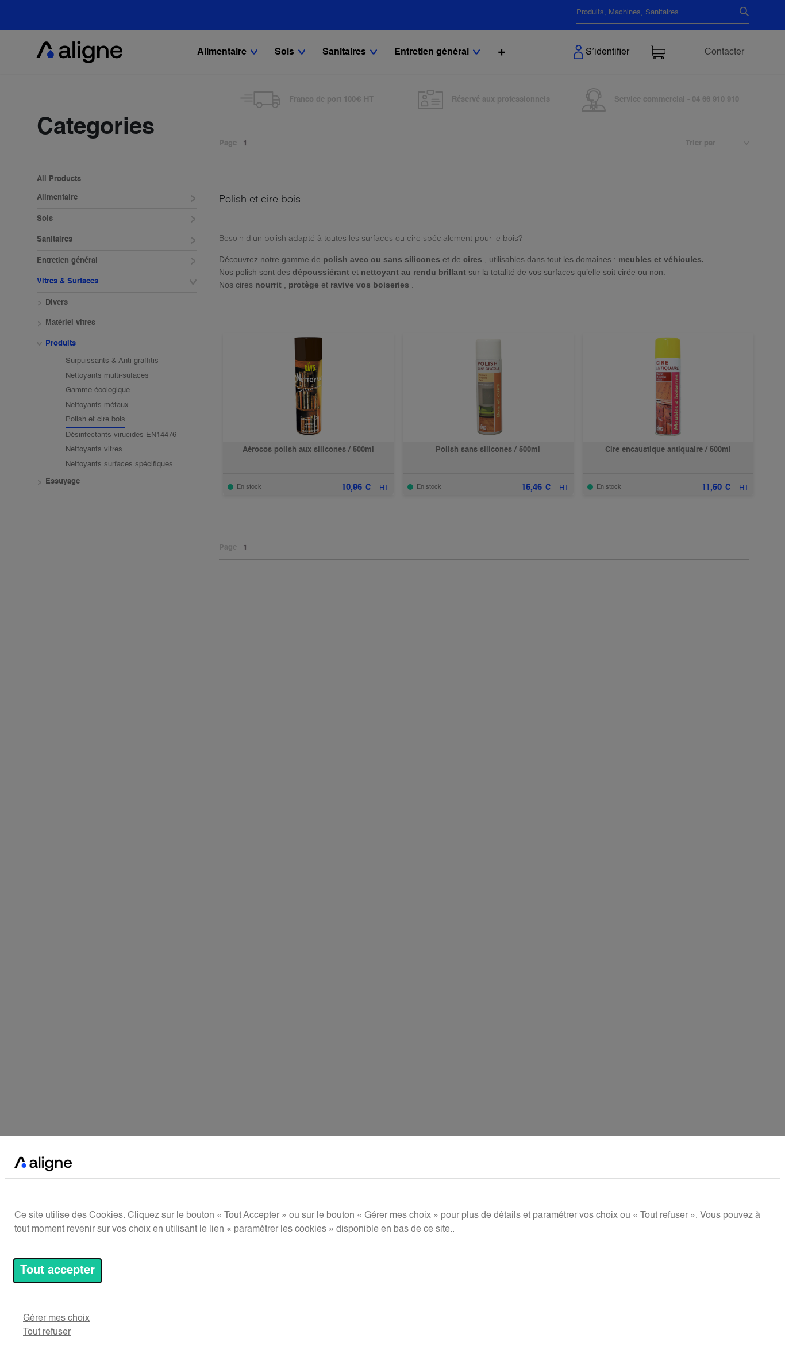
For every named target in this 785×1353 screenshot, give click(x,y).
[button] (741, 144)
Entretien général (67, 261)
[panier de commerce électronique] (658, 52)
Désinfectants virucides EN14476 (121, 435)
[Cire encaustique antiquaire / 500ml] (668, 387)
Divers (56, 302)
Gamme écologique (98, 390)
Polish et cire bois (95, 420)
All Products (59, 179)
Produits (60, 343)
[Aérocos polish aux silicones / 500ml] (308, 387)
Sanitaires (54, 240)
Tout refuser (47, 1332)
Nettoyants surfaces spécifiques (119, 464)
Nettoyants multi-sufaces (107, 376)
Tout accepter (57, 1271)
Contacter (724, 52)
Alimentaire (57, 198)
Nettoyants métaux (97, 405)
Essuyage (62, 482)
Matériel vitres (70, 323)
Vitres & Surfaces (67, 282)
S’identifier (607, 52)
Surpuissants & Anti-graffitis (112, 361)
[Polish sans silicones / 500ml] (488, 387)
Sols (45, 219)
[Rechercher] (739, 12)
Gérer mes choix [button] (56, 1318)
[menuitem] (501, 52)
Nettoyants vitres (94, 450)
